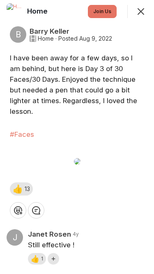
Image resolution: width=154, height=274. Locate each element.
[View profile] (15, 11)
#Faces (22, 134)
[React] (18, 210)
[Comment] (36, 210)
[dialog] (77, 137)
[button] (21, 189)
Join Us (102, 11)
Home (46, 38)
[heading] (38, 11)
